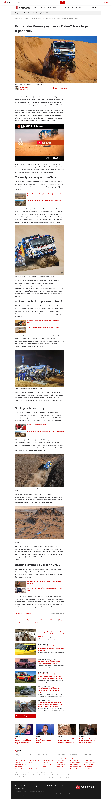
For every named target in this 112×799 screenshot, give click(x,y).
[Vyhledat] (62, 2)
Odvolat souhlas (66, 786)
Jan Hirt (30, 762)
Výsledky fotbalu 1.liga (48, 760)
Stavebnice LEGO (37, 777)
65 (66, 88)
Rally (16, 13)
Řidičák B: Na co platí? (89, 764)
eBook (56, 88)
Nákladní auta (54, 620)
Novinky (35, 7)
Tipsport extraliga (46, 762)
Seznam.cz (106, 2)
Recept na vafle (59, 766)
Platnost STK (87, 768)
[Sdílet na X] (63, 613)
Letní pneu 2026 (88, 758)
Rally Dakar (37, 623)
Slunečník (41, 774)
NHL (44, 768)
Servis (61, 7)
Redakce (26, 786)
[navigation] (2, 2)
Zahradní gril (63, 774)
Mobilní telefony (28, 777)
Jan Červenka (24, 87)
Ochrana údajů (33, 786)
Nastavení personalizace (21, 788)
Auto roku (23, 13)
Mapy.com (25, 772)
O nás (16, 786)
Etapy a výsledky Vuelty (34, 760)
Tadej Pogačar (32, 764)
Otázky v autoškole (88, 766)
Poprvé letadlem (74, 760)
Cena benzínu (47, 772)
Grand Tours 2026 (33, 768)
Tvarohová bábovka (60, 764)
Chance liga (45, 758)
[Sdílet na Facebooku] (61, 613)
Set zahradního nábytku (55, 774)
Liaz (16, 623)
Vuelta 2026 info (32, 758)
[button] (56, 59)
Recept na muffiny (60, 760)
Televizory (64, 777)
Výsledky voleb (18, 762)
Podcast (81, 7)
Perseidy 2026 (40, 772)
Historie (67, 7)
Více (93, 7)
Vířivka (68, 774)
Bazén (22, 774)
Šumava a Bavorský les (75, 762)
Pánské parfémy (78, 777)
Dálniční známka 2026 (89, 760)
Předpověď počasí (32, 772)
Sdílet (62, 88)
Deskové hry (58, 777)
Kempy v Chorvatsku (75, 758)
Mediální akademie (43, 786)
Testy (49, 7)
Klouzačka (46, 774)
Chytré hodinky (70, 777)
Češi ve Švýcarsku (74, 764)
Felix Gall (31, 766)
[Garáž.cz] (22, 7)
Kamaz (30, 623)
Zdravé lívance (59, 762)
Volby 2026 (17, 758)
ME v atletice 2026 (47, 764)
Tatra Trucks (22, 623)
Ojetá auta (74, 7)
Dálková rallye (44, 620)
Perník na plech (59, 768)
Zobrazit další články (21, 716)
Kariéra (21, 786)
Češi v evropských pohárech (57, 772)
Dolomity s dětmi (74, 768)
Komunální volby (18, 768)
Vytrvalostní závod (32, 620)
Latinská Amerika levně (75, 766)
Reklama (51, 786)
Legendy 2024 (40, 13)
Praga (61, 620)
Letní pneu (52, 777)
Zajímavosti (42, 7)
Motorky (55, 7)
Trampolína (36, 774)
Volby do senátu (18, 766)
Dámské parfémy (45, 777)
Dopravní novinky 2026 (89, 762)
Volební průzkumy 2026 (20, 760)
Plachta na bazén (29, 774)
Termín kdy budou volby (20, 764)
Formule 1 (31, 13)
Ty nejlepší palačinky (61, 758)
